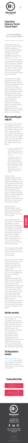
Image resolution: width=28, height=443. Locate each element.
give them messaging (12, 58)
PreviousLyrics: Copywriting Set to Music (14, 386)
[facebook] (10, 426)
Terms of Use (14, 438)
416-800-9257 (14, 419)
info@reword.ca (14, 422)
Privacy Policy (14, 436)
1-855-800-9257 (14, 420)
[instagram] (18, 426)
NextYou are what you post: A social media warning (13, 393)
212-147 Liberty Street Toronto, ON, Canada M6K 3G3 (14, 430)
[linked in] (14, 426)
